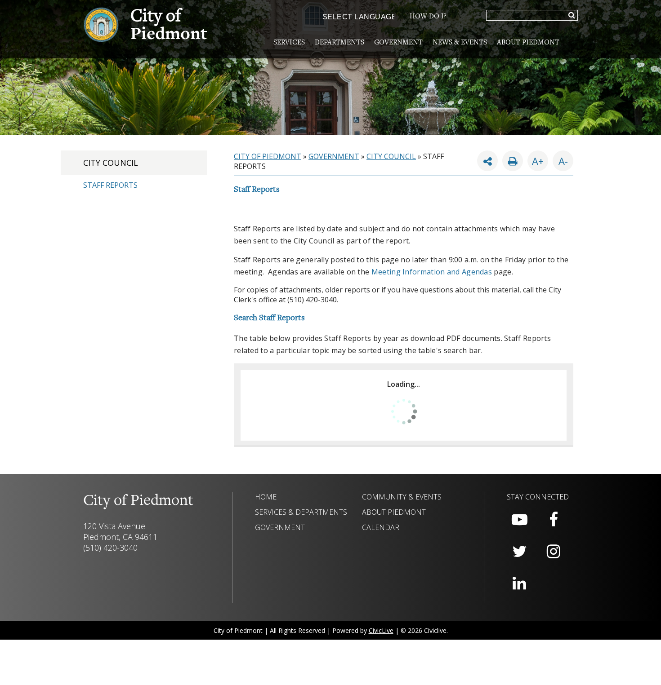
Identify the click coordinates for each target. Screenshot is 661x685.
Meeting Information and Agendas (431, 272)
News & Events (460, 42)
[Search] (571, 15)
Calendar (380, 527)
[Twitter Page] (519, 551)
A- (560, 159)
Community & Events (402, 497)
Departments (339, 42)
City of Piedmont (267, 156)
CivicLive (381, 630)
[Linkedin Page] (519, 583)
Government (398, 42)
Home (266, 497)
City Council (110, 162)
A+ (538, 161)
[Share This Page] (487, 160)
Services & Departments (301, 512)
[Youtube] (519, 519)
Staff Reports (110, 185)
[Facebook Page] (553, 519)
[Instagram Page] (553, 551)
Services (289, 42)
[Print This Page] (512, 160)
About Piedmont (528, 42)
